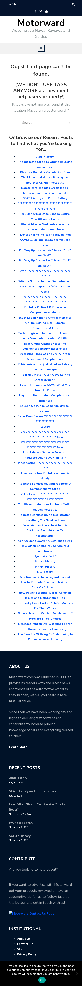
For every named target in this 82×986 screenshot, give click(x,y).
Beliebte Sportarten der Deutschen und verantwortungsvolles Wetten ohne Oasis (45, 286)
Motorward (41, 23)
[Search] (73, 4)
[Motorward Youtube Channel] (46, 11)
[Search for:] (18, 4)
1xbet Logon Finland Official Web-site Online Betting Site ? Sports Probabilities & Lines (45, 323)
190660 (45, 427)
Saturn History (45, 561)
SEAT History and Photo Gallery (45, 198)
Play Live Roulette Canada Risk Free (45, 172)
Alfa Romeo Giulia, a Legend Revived (45, 577)
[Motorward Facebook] (35, 11)
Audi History (45, 157)
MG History (45, 572)
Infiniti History (45, 567)
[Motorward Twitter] (40, 11)
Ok (42, 980)
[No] (77, 973)
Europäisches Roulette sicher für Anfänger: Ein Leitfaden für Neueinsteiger (45, 530)
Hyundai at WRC (45, 556)
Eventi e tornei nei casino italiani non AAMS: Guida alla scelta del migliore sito (45, 240)
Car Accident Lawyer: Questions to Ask (45, 541)
